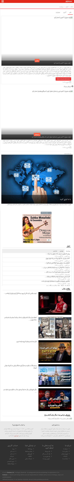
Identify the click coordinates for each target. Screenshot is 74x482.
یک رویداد (47, 451)
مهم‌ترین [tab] (58, 12)
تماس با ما (65, 451)
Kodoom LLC (10, 472)
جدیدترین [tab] (55, 251)
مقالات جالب (66, 288)
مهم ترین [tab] (61, 251)
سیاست (61, 7)
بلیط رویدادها (28, 451)
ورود (13, 449)
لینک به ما (65, 458)
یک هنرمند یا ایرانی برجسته (46, 457)
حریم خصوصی (10, 461)
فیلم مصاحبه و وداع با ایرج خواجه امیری (26, 341)
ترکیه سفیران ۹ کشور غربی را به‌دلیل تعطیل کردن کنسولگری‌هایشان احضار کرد (51, 137)
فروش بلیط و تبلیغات (64, 455)
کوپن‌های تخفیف (29, 455)
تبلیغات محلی (28, 458)
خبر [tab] (70, 12)
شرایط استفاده (10, 464)
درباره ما (65, 449)
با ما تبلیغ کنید (65, 199)
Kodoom (4, 475)
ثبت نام (12, 451)
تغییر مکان (11, 458)
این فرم (16, 436)
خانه (72, 7)
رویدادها (30, 449)
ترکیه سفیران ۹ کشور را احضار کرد (62, 63)
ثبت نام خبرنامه (12, 455)
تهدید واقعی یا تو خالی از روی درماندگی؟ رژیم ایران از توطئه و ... (20, 293)
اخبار (67, 7)
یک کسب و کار (46, 454)
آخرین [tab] (64, 12)
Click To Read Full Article (63, 79)
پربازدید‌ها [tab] (68, 251)
